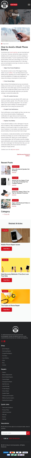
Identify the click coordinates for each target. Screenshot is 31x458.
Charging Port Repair (7, 381)
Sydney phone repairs (7, 400)
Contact (4, 365)
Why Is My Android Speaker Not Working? (20, 170)
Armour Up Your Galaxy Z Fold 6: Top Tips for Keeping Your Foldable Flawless (20, 182)
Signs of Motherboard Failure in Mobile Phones (21, 203)
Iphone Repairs (5, 348)
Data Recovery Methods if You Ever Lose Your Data (15, 275)
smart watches (14, 52)
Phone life (6, 214)
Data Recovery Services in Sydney (23, 155)
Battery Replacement (7, 374)
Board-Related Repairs (7, 377)
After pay (4, 414)
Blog (3, 362)
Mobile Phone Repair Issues (10, 245)
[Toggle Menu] (29, 4)
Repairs (4, 372)
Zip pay (4, 416)
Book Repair (13, 5)
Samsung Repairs (6, 351)
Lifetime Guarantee (6, 412)
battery (11, 72)
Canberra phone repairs (7, 395)
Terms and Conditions (7, 407)
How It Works (5, 358)
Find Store (4, 355)
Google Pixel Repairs (7, 353)
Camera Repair (5, 379)
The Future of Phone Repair (10, 305)
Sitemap (4, 419)
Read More (14, 172)
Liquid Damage (5, 386)
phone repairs (15, 149)
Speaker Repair (5, 393)
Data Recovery (5, 384)
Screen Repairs (5, 388)
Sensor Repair (5, 391)
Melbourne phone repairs (8, 397)
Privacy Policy (5, 409)
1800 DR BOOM (14, 438)
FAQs (3, 360)
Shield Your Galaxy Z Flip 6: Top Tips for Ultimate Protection (20, 192)
